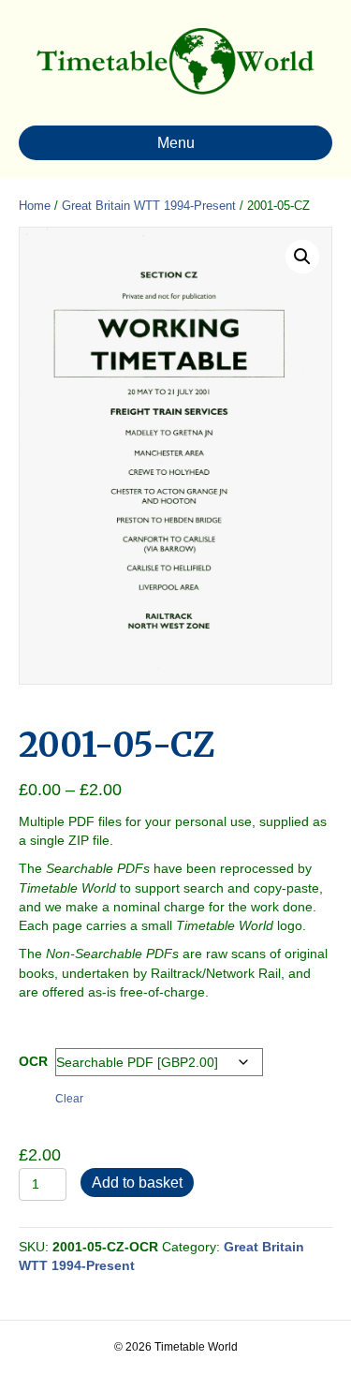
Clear (69, 1098)
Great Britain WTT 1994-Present (149, 206)
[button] (302, 257)
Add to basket (137, 1182)
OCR (33, 1061)
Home (35, 206)
